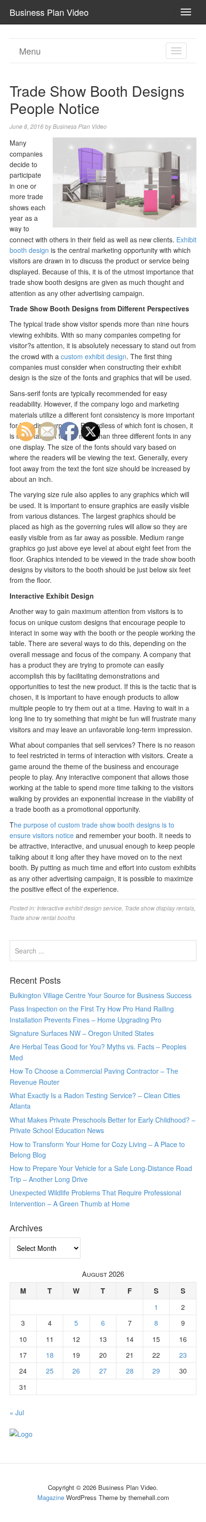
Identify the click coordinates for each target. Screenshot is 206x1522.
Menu (30, 51)
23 (183, 1355)
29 (156, 1370)
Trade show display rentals (159, 908)
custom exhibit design (93, 356)
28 (130, 1370)
